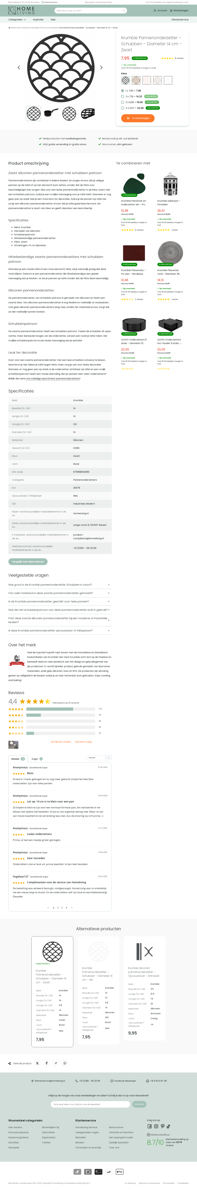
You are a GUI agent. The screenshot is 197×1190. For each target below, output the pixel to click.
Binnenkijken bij (50, 1127)
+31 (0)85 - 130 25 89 (89, 1080)
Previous (19, 67)
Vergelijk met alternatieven (28, 561)
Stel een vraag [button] (83, 742)
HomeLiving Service (86, 1127)
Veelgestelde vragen (87, 1132)
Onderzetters (34, 27)
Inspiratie (38, 19)
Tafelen (24, 27)
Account (162, 10)
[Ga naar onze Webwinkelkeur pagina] (49, 2)
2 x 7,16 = (141, 96)
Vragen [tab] (35, 758)
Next (101, 67)
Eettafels (13, 1142)
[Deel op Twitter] (37, 1063)
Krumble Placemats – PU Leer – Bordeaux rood (134, 270)
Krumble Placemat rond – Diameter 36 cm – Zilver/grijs (170, 270)
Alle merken (15, 1127)
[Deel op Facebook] (46, 1063)
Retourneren (116, 1127)
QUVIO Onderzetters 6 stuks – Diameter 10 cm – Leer (134, 340)
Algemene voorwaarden (149, 1183)
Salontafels (48, 1132)
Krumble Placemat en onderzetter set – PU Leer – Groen (134, 201)
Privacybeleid (169, 1183)
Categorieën (15, 19)
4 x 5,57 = (142, 108)
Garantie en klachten (121, 1132)
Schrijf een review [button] (61, 742)
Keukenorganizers (18, 1137)
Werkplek (13, 1147)
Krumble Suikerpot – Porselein (170, 201)
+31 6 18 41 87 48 (158, 1080)
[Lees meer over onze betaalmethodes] (77, 1172)
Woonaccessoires (18, 1132)
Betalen (79, 1142)
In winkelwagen (141, 118)
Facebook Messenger (125, 1080)
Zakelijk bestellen (118, 1142)
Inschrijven (139, 1104)
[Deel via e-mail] (55, 1063)
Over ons (114, 1147)
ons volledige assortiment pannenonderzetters (53, 378)
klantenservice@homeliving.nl (50, 1080)
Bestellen (80, 1137)
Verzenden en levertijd (88, 1147)
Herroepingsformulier (121, 1137)
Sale (53, 19)
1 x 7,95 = (133, 90)
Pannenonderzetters (50, 27)
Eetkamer (16, 27)
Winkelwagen (181, 10)
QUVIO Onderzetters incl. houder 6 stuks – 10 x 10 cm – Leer (170, 340)
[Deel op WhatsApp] (65, 1063)
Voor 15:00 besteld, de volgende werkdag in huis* (167, 2)
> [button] (72, 907)
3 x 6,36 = (142, 102)
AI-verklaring (130, 1183)
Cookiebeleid (183, 1183)
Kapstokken (49, 1137)
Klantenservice (180, 19)
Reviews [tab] (15, 758)
